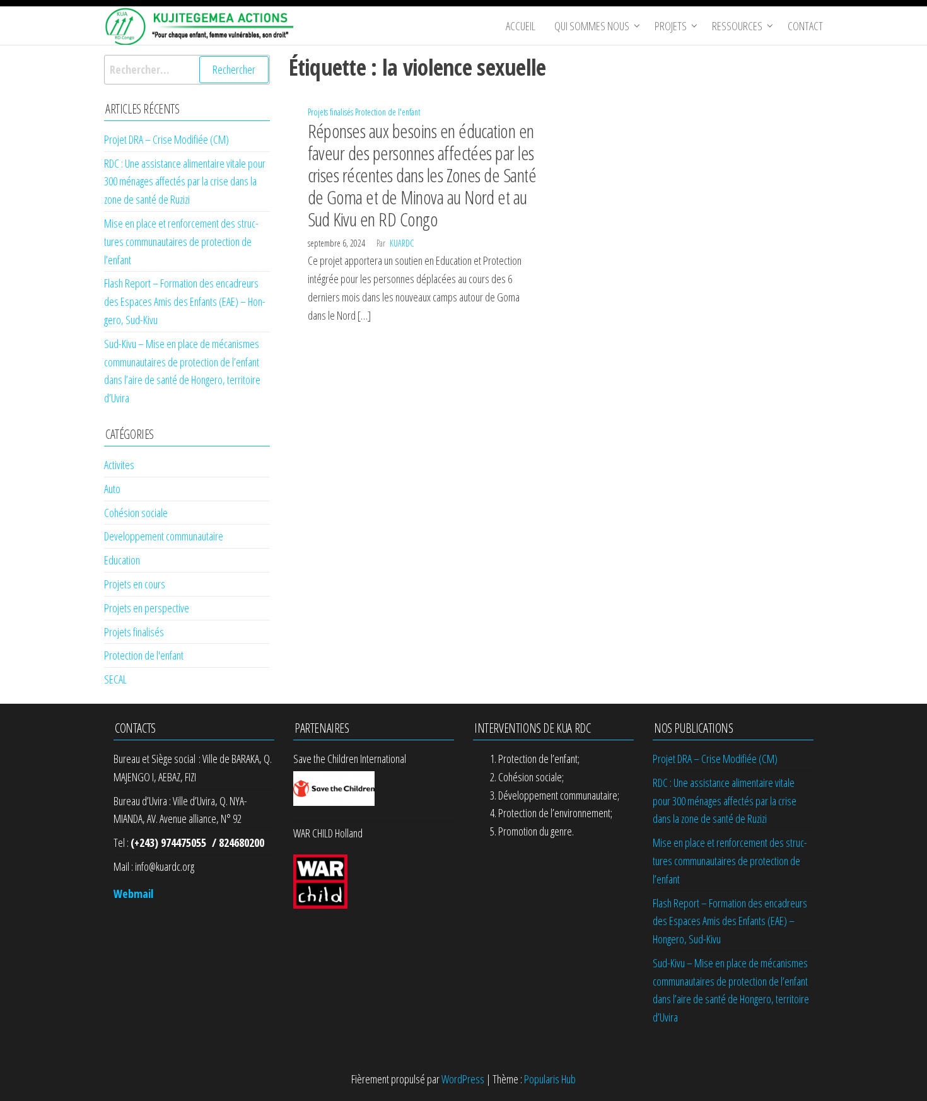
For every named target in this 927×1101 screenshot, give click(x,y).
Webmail (133, 893)
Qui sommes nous (591, 25)
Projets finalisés (330, 112)
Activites (119, 464)
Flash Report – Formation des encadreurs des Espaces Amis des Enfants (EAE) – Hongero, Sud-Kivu (184, 301)
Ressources (737, 25)
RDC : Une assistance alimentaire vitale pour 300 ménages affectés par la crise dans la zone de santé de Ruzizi (184, 181)
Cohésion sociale (136, 512)
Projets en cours (134, 583)
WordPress (462, 1078)
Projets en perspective (146, 607)
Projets (671, 25)
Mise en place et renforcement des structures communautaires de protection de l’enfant (181, 241)
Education (122, 560)
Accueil (520, 25)
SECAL (115, 679)
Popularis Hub (550, 1078)
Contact (805, 25)
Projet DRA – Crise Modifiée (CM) (166, 139)
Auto (112, 488)
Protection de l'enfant (387, 112)
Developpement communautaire (163, 536)
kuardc (402, 243)
